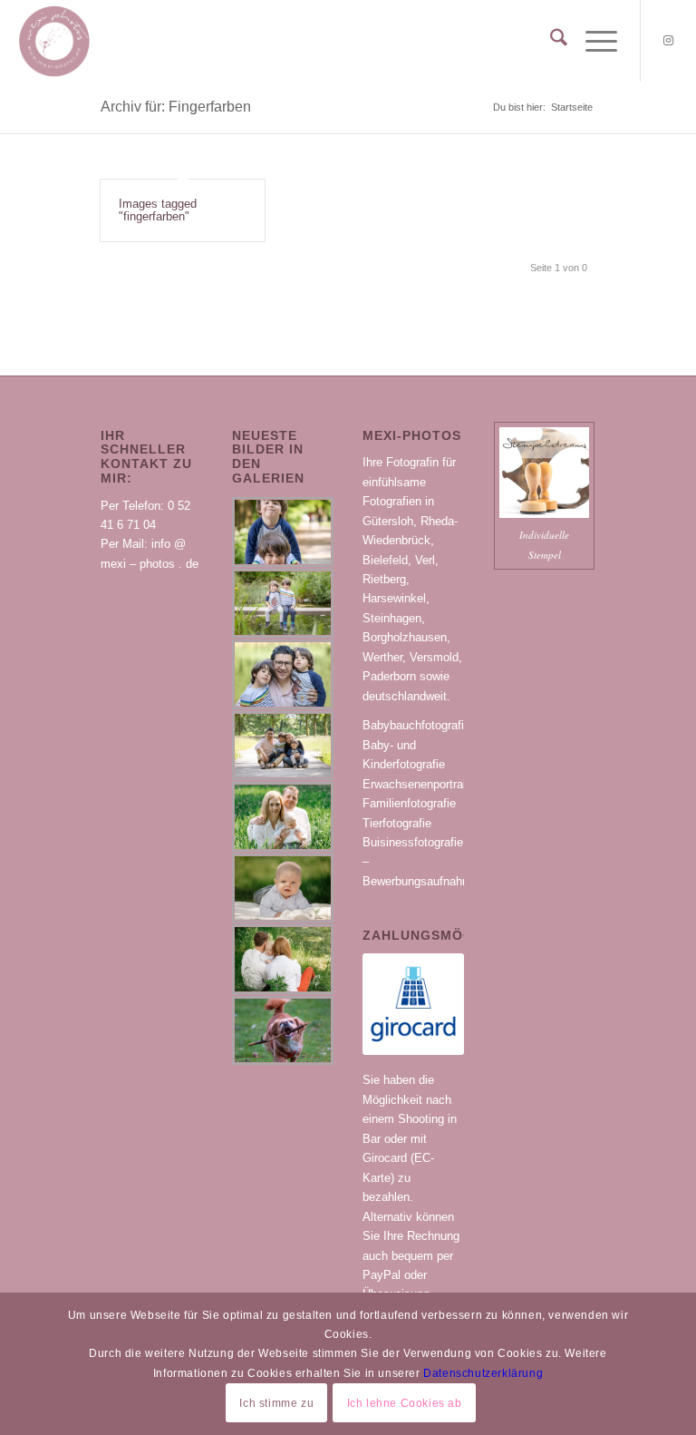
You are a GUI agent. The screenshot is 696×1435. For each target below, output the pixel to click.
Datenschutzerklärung (483, 1373)
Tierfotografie (396, 823)
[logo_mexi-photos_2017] (54, 41)
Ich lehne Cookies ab (404, 1403)
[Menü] (592, 41)
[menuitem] (549, 41)
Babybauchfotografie (416, 725)
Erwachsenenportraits (419, 784)
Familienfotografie (409, 803)
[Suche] (549, 41)
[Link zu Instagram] (668, 40)
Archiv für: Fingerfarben (176, 106)
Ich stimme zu (276, 1403)
